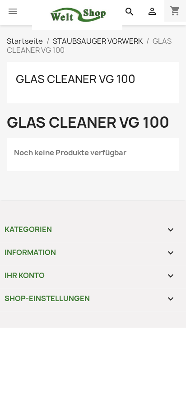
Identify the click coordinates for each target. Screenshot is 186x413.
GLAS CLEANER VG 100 (75, 79)
